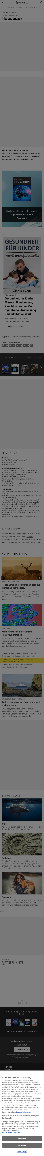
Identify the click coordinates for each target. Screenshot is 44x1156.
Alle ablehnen (22, 1145)
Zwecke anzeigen (22, 1152)
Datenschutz (20, 1112)
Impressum (27, 1112)
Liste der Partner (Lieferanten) (11, 1132)
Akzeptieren (22, 1138)
